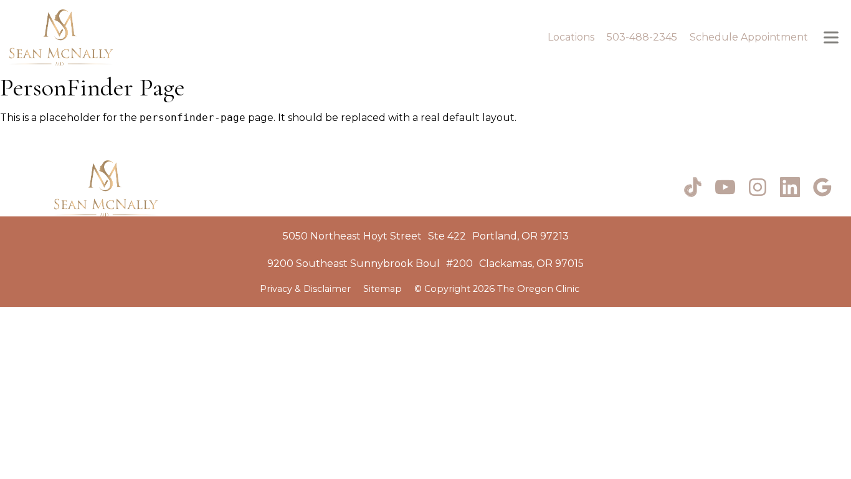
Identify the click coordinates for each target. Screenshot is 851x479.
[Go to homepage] (264, 37)
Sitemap (382, 289)
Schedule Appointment (749, 37)
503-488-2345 (642, 37)
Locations (571, 37)
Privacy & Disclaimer (305, 289)
